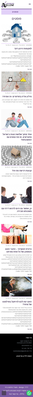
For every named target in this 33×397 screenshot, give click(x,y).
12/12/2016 (29, 45)
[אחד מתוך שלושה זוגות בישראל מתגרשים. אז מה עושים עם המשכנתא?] (16, 119)
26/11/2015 (29, 205)
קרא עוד (29, 69)
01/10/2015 (29, 245)
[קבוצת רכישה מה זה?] (16, 156)
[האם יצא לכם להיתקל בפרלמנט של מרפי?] (16, 287)
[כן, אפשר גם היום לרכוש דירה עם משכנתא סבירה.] (16, 193)
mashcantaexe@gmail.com (21, 351)
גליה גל (7, 45)
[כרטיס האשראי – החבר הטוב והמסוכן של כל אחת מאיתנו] (16, 234)
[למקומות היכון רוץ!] (16, 34)
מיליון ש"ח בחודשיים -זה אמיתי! (17, 96)
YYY (26, 387)
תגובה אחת (14, 167)
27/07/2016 (29, 93)
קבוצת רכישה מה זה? (22, 170)
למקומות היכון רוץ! (23, 48)
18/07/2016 (29, 131)
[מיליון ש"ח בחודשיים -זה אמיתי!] (16, 82)
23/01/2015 (29, 298)
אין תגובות (14, 45)
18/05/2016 (29, 167)
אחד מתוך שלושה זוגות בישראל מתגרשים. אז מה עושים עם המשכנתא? (17, 137)
